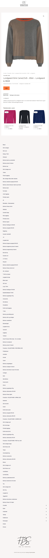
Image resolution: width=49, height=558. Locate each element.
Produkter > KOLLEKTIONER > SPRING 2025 (12, 397)
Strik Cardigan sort (7, 465)
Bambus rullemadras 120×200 (9, 391)
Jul (3, 237)
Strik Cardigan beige (7, 443)
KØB (6, 88)
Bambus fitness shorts (7, 206)
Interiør (4, 523)
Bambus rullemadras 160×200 (9, 459)
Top (3, 483)
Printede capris (6, 197)
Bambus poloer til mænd (8, 345)
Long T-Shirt (5, 286)
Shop (20, 546)
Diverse (4, 527)
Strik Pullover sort (6, 468)
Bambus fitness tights (7, 394)
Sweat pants (5, 382)
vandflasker (5, 471)
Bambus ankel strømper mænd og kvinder (12, 184)
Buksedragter (6, 323)
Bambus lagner (6, 221)
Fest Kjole (5, 191)
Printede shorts (6, 218)
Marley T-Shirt (6, 154)
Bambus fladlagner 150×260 (9, 289)
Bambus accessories (7, 456)
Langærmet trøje (6, 277)
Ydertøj (25, 514)
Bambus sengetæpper (7, 363)
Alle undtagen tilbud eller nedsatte (10, 178)
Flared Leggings (6, 175)
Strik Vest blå (5, 403)
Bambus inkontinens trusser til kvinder (11, 369)
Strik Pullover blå (6, 446)
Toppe (4, 449)
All (3, 200)
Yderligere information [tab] (14, 95)
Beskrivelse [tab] (5, 95)
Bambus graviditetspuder (8, 314)
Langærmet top (6, 326)
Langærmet (5, 493)
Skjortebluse (5, 379)
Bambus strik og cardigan (8, 317)
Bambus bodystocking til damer (9, 249)
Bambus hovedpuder (7, 342)
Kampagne (25, 521)
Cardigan (5, 372)
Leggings (5, 332)
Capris (4, 360)
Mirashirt (4, 261)
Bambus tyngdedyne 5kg (8, 388)
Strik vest (5, 150)
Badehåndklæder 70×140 (8, 292)
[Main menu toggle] (3, 3)
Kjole (4, 376)
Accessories (5, 298)
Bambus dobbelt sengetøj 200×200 (10, 181)
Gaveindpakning (6, 453)
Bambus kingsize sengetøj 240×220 (10, 243)
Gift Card (5, 283)
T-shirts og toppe (6, 274)
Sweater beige (6, 212)
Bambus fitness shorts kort (8, 268)
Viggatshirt (5, 496)
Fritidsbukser (5, 351)
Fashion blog (27, 546)
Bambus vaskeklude (7, 320)
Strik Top (5, 490)
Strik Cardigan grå (7, 422)
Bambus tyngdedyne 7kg (8, 295)
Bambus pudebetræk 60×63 (9, 477)
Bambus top (5, 166)
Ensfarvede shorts (7, 431)
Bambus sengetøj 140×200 (8, 228)
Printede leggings (6, 428)
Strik (13, 73)
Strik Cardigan (6, 147)
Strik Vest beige (6, 425)
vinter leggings (6, 194)
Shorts (4, 385)
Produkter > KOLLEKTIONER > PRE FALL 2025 (12, 440)
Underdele (25, 511)
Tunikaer (4, 335)
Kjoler (25, 508)
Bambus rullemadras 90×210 (9, 437)
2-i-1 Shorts (5, 258)
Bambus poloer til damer (8, 163)
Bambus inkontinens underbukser (10, 499)
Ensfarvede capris (7, 409)
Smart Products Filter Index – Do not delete (12, 339)
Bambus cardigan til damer (8, 366)
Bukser (4, 462)
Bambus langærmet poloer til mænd (10, 246)
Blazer (4, 144)
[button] (43, 16)
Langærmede (6, 240)
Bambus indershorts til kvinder (9, 480)
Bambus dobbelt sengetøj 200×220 (10, 265)
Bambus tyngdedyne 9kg (8, 434)
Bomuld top (5, 252)
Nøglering (5, 231)
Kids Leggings (6, 215)
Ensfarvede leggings (7, 308)
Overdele (25, 505)
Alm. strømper (6, 271)
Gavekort (5, 329)
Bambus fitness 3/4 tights (8, 502)
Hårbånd (5, 209)
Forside (4, 73)
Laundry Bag (5, 474)
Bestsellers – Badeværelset (8, 203)
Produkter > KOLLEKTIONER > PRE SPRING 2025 (13, 348)
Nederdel (5, 400)
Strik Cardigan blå (6, 486)
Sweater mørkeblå (7, 234)
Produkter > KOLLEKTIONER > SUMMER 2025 (12, 419)
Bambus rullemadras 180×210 (9, 416)
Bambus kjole (6, 187)
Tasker (4, 172)
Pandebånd (5, 305)
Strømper (5, 157)
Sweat (4, 406)
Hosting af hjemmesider (30, 552)
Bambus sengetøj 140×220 (8, 413)
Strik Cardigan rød (7, 169)
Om (23, 546)
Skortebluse (5, 302)
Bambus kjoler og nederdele (9, 160)
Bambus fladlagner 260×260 (9, 224)
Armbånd (5, 354)
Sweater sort (5, 255)
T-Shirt (4, 311)
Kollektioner (25, 518)
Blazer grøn (5, 280)
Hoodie (4, 357)
